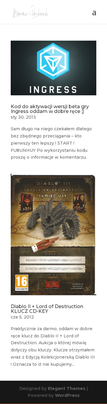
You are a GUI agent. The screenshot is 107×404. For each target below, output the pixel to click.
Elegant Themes (66, 388)
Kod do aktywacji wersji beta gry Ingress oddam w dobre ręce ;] (50, 109)
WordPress (67, 395)
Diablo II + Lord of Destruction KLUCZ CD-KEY (47, 309)
